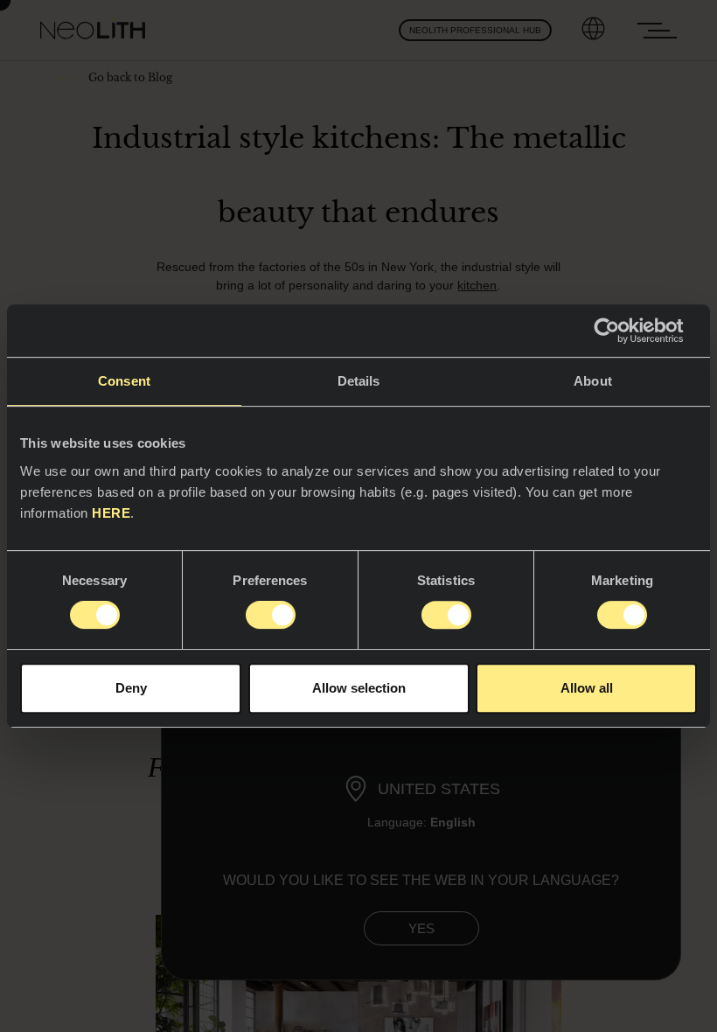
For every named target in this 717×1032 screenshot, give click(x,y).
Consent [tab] (124, 380)
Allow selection (359, 687)
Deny (131, 687)
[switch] (271, 615)
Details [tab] (359, 380)
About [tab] (593, 380)
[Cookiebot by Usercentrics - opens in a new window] (620, 330)
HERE (111, 513)
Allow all (586, 687)
